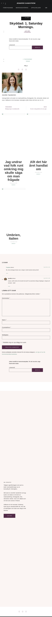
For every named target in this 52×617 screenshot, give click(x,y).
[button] (51, 3)
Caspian (8, 267)
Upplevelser (36, 7)
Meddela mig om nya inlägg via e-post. (14, 342)
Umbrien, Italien (13, 236)
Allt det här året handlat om (38, 165)
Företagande (8, 7)
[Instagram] (3, 3)
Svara (7, 273)
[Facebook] (18, 69)
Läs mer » (14, 184)
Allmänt (27, 17)
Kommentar (6, 298)
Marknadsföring (22, 7)
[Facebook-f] (5, 3)
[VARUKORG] (47, 3)
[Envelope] (5, 4)
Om (46, 7)
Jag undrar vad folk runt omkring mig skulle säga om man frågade (13, 171)
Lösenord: (12, 45)
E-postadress (6, 327)
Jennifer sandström (26, 3)
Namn (4, 320)
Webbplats (5, 335)
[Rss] (3, 4)
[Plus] (1, 4)
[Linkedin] (1, 3)
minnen (28, 61)
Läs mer (9, 515)
